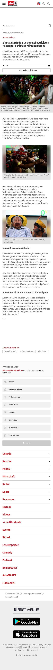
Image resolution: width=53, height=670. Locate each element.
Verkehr (12, 412)
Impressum (7, 645)
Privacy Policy (24, 645)
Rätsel (6, 537)
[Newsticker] (43, 4)
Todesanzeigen (15, 397)
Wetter (11, 382)
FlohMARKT (9, 583)
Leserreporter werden (32, 594)
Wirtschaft (8, 476)
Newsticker (13, 405)
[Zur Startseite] (3, 25)
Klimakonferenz (27, 351)
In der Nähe (13, 428)
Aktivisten (41, 256)
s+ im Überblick (11, 522)
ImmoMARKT (9, 567)
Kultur (6, 484)
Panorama (8, 499)
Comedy (7, 552)
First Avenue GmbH (29, 655)
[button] (50, 25)
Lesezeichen (14, 435)
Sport (5, 491)
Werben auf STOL (12, 594)
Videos (6, 514)
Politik (6, 469)
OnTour (6, 507)
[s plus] (38, 4)
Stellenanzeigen (15, 389)
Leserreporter (10, 545)
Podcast (7, 560)
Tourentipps (10, 597)
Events (6, 529)
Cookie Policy (37, 645)
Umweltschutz (8, 37)
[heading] (26, 44)
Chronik (11, 26)
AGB (15, 645)
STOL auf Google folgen (28, 70)
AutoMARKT (9, 575)
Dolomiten (13, 420)
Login (28, 443)
